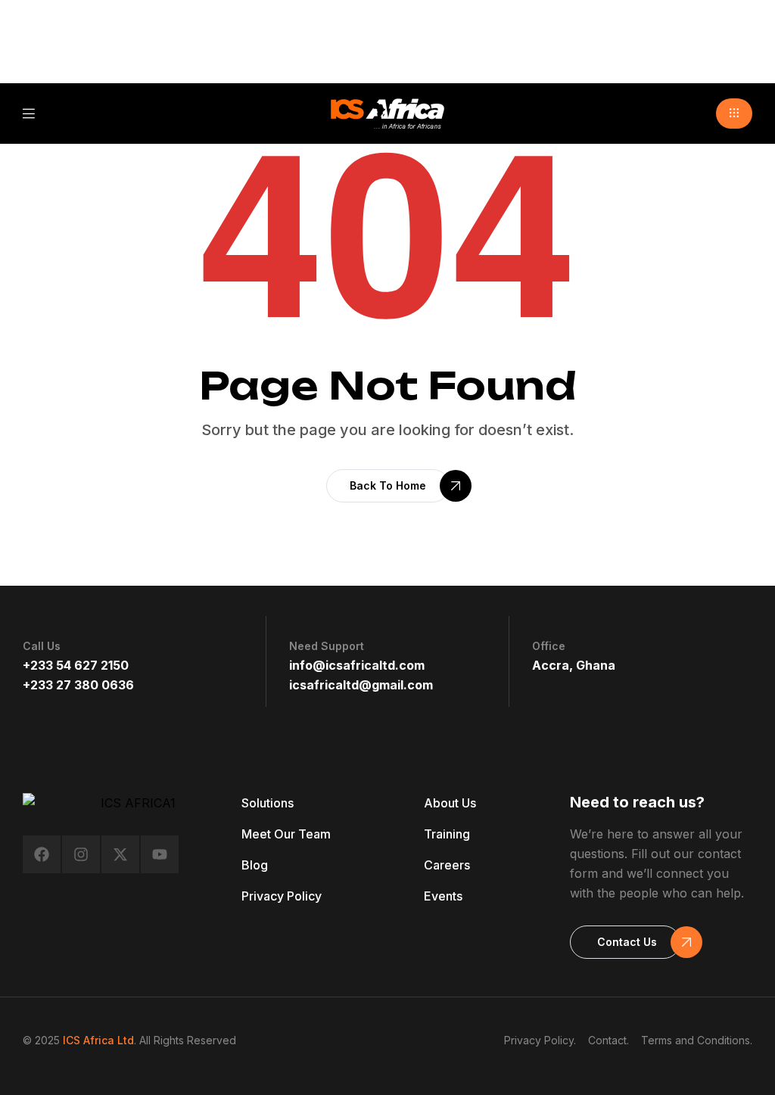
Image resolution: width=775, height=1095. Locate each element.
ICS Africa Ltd (98, 1040)
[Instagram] (81, 854)
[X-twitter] (120, 854)
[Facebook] (42, 854)
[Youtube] (160, 854)
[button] (734, 113)
